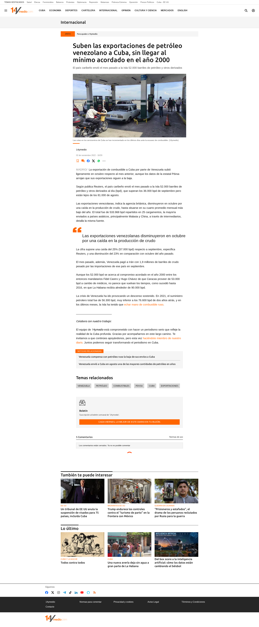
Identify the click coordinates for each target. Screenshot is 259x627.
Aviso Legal (153, 602)
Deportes (71, 10)
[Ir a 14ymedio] (23, 10)
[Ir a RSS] (95, 592)
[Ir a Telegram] (65, 592)
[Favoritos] (77, 161)
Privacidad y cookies (123, 602)
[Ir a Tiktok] (71, 592)
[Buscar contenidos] (246, 11)
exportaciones (169, 386)
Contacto (50, 607)
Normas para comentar (90, 602)
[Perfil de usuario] (253, 10)
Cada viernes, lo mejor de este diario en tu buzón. (129, 422)
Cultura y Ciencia (146, 10)
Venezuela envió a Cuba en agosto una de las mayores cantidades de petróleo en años (127, 364)
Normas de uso (176, 437)
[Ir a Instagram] (59, 592)
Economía (55, 10)
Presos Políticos (147, 2)
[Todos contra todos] (82, 544)
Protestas (70, 2)
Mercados (167, 10)
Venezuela (84, 386)
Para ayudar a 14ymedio (87, 34)
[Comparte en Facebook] (88, 161)
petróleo (101, 386)
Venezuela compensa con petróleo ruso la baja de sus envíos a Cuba (117, 356)
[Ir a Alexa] (89, 592)
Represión (93, 2)
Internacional (108, 10)
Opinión (126, 10)
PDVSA (139, 386)
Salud (29, 2)
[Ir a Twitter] (53, 592)
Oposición (133, 2)
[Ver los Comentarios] (83, 161)
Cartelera (88, 10)
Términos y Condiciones (193, 602)
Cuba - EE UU (163, 2)
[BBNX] (56, 618)
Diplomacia (81, 2)
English (182, 10)
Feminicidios (48, 2)
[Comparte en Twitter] (93, 161)
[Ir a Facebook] (47, 592)
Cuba (42, 10)
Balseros (60, 2)
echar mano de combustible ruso (143, 304)
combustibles (121, 386)
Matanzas (105, 2)
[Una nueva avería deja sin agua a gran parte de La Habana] (129, 544)
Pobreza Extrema (119, 2)
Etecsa (37, 2)
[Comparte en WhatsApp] (98, 161)
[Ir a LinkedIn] (77, 592)
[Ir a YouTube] (83, 592)
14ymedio (50, 602)
